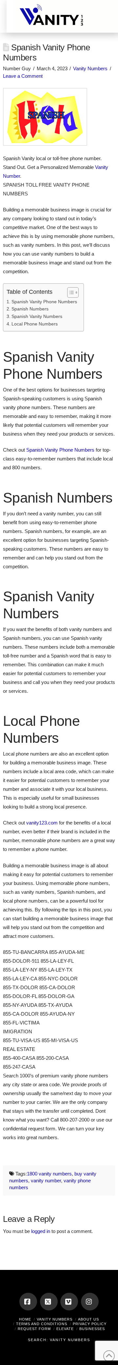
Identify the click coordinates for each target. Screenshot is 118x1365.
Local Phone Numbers (34, 324)
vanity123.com (42, 822)
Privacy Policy (90, 1324)
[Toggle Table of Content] (69, 292)
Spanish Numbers (30, 309)
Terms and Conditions (41, 1324)
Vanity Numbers (90, 68)
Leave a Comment (23, 76)
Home (25, 1319)
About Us (88, 1319)
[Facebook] (28, 1301)
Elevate (65, 1329)
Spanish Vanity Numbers (36, 316)
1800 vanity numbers (49, 1173)
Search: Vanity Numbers (59, 1340)
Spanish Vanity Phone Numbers (44, 301)
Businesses (92, 1329)
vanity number (46, 1180)
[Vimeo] (69, 1301)
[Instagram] (90, 1301)
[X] (49, 1301)
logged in (40, 1231)
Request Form (34, 1329)
